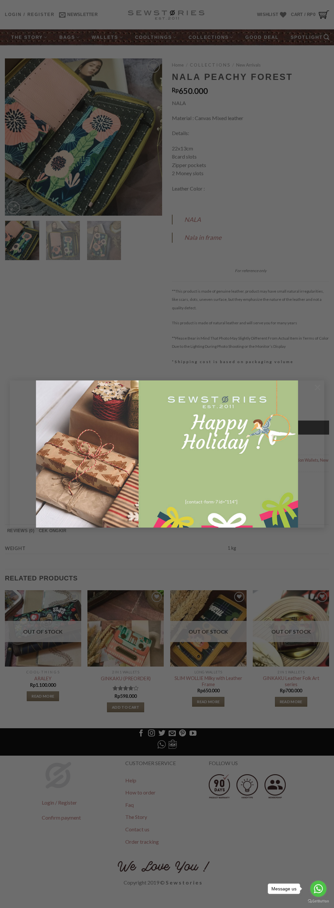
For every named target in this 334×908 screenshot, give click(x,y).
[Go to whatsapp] (318, 889)
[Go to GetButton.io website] (318, 901)
